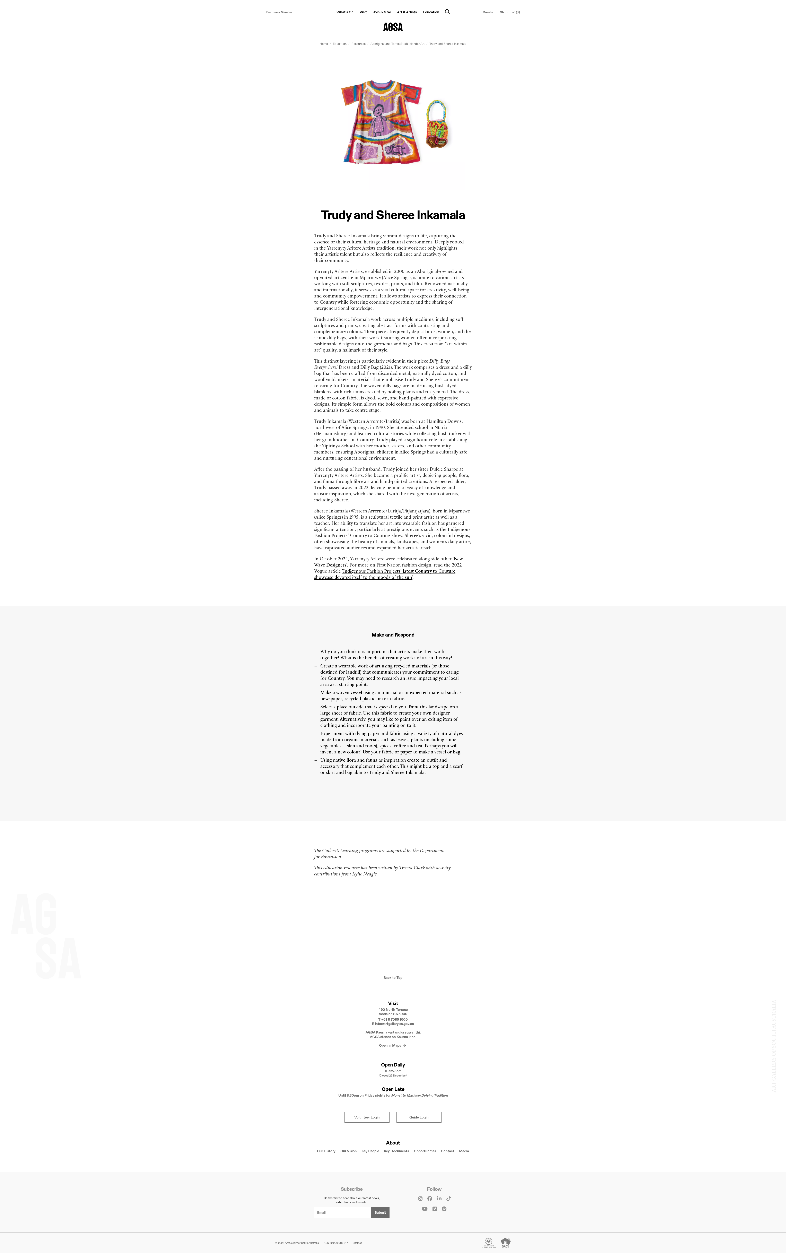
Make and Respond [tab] (393, 635)
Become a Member (279, 12)
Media (464, 1151)
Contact (447, 1151)
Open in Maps (390, 1045)
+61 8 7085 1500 (394, 1019)
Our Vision (348, 1151)
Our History (326, 1151)
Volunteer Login (367, 1117)
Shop (503, 12)
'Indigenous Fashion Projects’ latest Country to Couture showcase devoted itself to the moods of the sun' (384, 573)
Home (324, 44)
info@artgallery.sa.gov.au (394, 1024)
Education (340, 44)
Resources (358, 44)
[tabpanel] (393, 715)
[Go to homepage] (393, 27)
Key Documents (396, 1151)
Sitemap (358, 1242)
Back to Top (393, 978)
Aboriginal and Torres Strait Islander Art (397, 44)
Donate (488, 12)
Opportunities (425, 1151)
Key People (370, 1151)
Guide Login (419, 1117)
